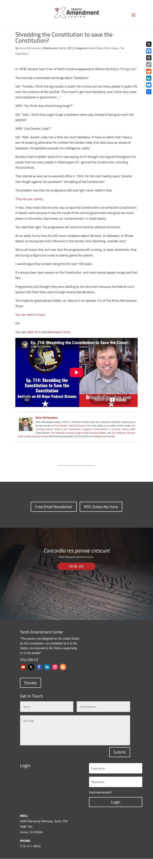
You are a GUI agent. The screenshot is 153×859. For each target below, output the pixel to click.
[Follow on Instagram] (55, 667)
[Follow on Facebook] (39, 667)
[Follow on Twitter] (31, 667)
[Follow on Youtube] (23, 667)
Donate (30, 683)
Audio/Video (96, 48)
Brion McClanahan (30, 48)
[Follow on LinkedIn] (47, 667)
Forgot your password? (100, 792)
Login (115, 802)
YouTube (111, 436)
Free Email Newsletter (53, 507)
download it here (58, 331)
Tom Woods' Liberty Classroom (70, 425)
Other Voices (111, 48)
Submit (120, 752)
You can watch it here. (30, 314)
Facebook (97, 436)
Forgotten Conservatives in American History (105, 429)
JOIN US (76, 566)
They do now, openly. (29, 198)
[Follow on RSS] (63, 667)
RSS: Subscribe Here (101, 507)
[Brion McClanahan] (26, 429)
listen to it (34, 331)
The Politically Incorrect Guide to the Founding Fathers (78, 433)
